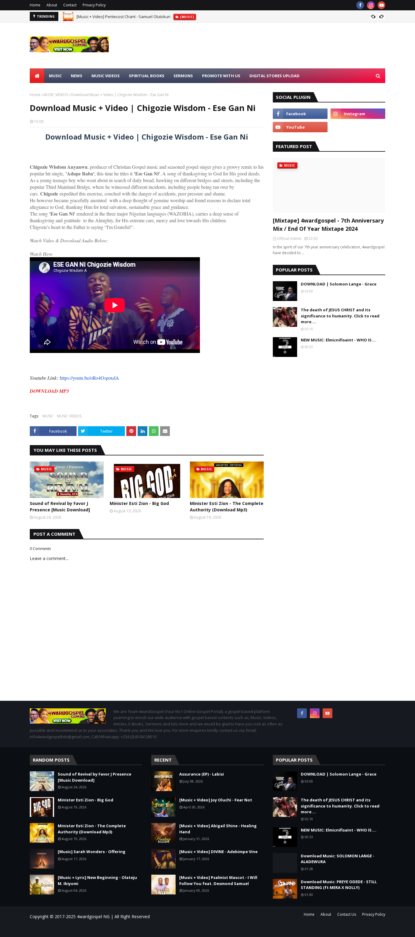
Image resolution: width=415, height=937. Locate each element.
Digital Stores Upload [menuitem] (274, 75)
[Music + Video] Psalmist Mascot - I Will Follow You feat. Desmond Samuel (218, 880)
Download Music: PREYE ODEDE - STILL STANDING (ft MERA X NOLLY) (339, 884)
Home (35, 5)
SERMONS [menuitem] (183, 75)
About (51, 5)
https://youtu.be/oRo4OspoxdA (89, 378)
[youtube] (381, 5)
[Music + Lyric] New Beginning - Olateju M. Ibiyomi (97, 880)
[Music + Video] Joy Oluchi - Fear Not (215, 800)
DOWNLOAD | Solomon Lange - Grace (338, 284)
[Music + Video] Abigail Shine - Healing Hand (218, 829)
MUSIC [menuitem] (55, 75)
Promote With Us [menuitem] (221, 75)
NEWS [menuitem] (76, 75)
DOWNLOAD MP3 (49, 391)
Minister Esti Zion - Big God (139, 503)
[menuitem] (37, 75)
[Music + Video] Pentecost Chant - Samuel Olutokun (123, 16)
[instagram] (371, 5)
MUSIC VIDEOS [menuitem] (105, 75)
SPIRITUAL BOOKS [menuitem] (146, 75)
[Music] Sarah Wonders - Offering (91, 851)
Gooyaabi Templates (116, 928)
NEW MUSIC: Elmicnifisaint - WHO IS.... (338, 340)
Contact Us (346, 914)
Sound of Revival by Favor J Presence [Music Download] (60, 506)
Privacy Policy (94, 5)
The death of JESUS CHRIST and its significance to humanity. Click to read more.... (340, 315)
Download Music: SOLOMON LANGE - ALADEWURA (337, 859)
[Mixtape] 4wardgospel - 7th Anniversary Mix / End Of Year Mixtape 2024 (328, 224)
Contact (70, 5)
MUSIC (48, 416)
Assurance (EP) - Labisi (201, 774)
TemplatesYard (81, 928)
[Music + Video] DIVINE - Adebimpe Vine (218, 851)
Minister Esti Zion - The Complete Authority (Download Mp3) (226, 506)
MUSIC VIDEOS (55, 94)
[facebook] (360, 5)
